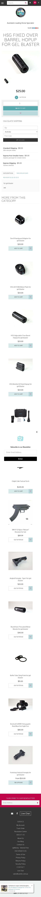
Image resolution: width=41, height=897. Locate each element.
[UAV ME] (21, 12)
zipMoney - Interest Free (20, 848)
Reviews (6, 177)
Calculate (21, 140)
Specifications (22, 173)
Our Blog (20, 841)
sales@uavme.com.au (20, 874)
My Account (20, 825)
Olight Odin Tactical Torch (20, 481)
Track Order (21, 828)
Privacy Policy (20, 857)
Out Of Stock (18, 540)
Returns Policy (20, 861)
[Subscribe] (37, 802)
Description (8, 173)
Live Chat (25, 813)
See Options (18, 782)
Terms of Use (20, 854)
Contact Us (20, 844)
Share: (30, 28)
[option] (20, 63)
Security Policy (21, 864)
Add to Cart (21, 108)
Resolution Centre (20, 831)
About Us (20, 838)
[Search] (26, 3)
